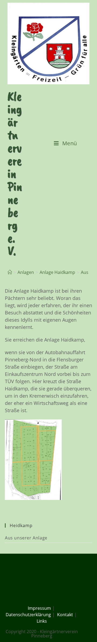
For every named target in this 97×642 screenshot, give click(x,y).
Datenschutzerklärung (28, 615)
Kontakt (65, 615)
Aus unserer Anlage (26, 538)
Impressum (39, 608)
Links (42, 621)
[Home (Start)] (10, 272)
